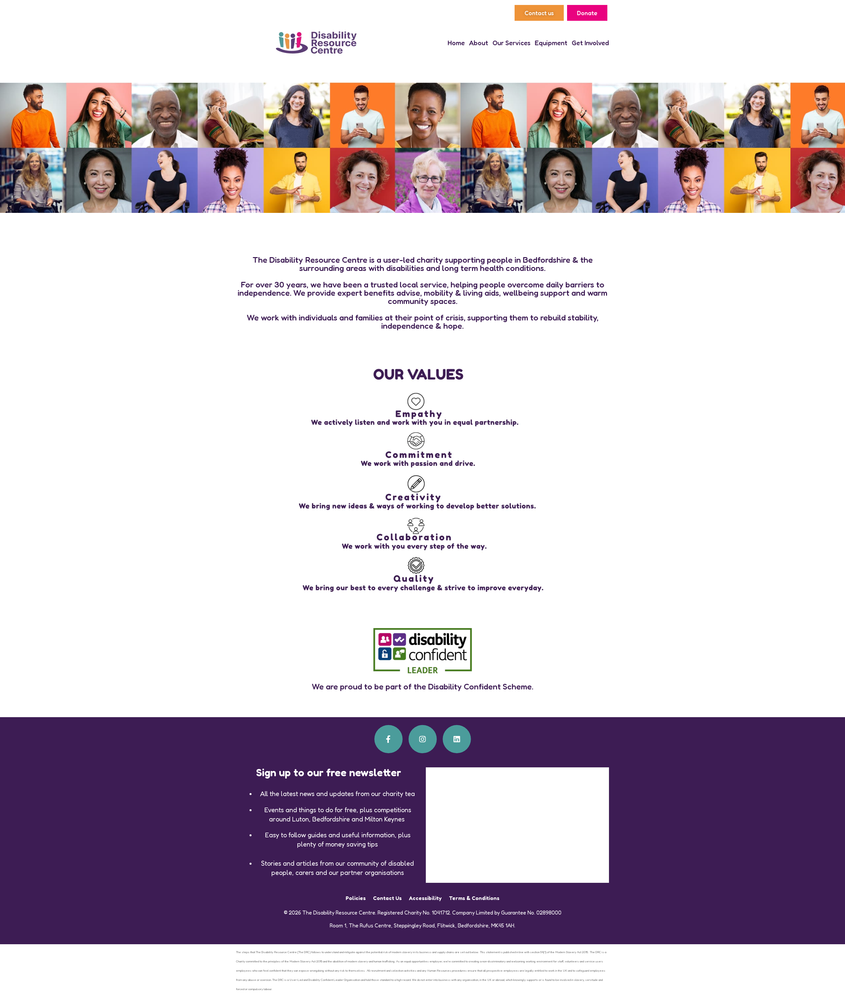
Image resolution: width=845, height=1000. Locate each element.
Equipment (551, 43)
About (478, 43)
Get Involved (590, 43)
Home (456, 43)
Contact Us (387, 898)
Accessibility (425, 898)
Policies (356, 898)
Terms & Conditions (474, 898)
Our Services (511, 43)
